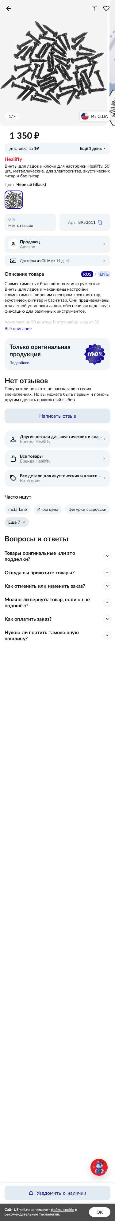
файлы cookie (62, 1210)
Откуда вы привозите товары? (40, 572)
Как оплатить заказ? (28, 619)
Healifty (13, 159)
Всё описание (18, 328)
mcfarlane (17, 509)
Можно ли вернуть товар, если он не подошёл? (47, 602)
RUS (87, 274)
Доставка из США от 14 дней (45, 261)
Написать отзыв (57, 416)
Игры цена (47, 509)
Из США (99, 116)
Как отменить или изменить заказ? (45, 586)
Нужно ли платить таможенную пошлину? (42, 635)
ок (100, 1212)
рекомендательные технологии (32, 1214)
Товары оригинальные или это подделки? (40, 556)
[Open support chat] (99, 1167)
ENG (104, 274)
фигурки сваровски (87, 509)
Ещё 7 (14, 522)
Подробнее (19, 363)
